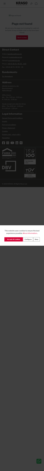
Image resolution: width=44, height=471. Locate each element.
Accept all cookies (13, 239)
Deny (36, 239)
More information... (30, 233)
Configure (28, 239)
